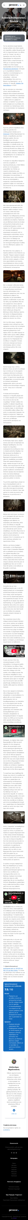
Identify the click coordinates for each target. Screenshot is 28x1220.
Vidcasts (13, 1174)
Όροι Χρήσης (14, 1198)
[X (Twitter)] (14, 1152)
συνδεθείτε (6, 1130)
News (14, 1163)
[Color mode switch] (20, 5)
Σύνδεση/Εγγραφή (23, 5)
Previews (14, 1167)
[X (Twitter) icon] (14, 1110)
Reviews (14, 1165)
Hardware (14, 1176)
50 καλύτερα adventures (10, 69)
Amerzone (6, 134)
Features (14, 1169)
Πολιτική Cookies (14, 1187)
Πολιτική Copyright (14, 1189)
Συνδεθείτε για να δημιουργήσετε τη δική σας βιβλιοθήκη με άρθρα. (13, 38)
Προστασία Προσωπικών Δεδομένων (14, 1200)
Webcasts (14, 1171)
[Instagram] (16, 1152)
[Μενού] (4, 5)
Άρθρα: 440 (14, 1113)
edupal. (15, 1218)
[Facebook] (11, 1152)
